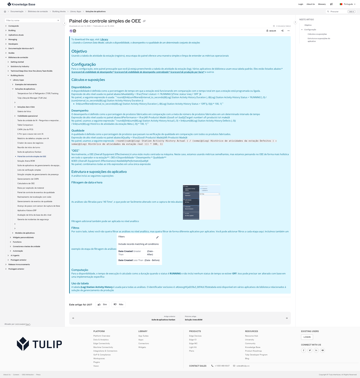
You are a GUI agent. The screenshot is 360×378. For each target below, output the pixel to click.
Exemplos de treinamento (26, 84)
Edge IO (192, 339)
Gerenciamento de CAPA (28, 179)
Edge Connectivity (101, 343)
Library (104, 39)
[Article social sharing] (282, 31)
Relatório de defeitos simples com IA (33, 138)
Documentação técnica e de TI (21, 48)
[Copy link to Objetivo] (91, 51)
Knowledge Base (252, 347)
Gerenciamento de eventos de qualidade (34, 201)
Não (121, 304)
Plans (191, 351)
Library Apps (75, 11)
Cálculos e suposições (317, 34)
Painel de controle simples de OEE (31, 156)
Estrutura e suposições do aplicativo (319, 39)
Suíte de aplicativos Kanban (29, 152)
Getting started (17, 62)
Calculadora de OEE (26, 183)
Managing (12, 39)
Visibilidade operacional (27, 116)
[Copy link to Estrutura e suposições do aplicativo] (131, 172)
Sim (105, 304)
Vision (96, 366)
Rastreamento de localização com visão (34, 197)
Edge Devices (195, 336)
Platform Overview (101, 336)
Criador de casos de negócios (30, 143)
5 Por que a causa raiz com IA (30, 134)
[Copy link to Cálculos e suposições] (109, 80)
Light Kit (193, 347)
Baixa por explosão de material (30, 188)
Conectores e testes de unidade (26, 246)
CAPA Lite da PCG (25, 129)
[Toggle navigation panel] (64, 23)
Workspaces (99, 358)
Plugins (96, 362)
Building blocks (59, 11)
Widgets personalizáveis (23, 237)
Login (307, 337)
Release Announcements (19, 264)
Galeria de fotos (24, 111)
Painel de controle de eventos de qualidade (36, 192)
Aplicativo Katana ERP (26, 210)
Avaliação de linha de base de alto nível (34, 215)
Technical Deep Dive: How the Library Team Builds (31, 71)
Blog (247, 358)
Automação (18, 251)
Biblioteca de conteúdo (38, 11)
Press (38, 375)
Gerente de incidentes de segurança (33, 219)
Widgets (142, 347)
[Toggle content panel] (295, 22)
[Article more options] (288, 31)
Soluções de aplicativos (96, 11)
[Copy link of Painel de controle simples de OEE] (144, 21)
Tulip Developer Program (256, 355)
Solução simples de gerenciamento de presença (37, 174)
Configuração (310, 30)
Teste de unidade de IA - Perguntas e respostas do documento (39, 120)
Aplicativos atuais (16, 35)
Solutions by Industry (20, 66)
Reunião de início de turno (28, 147)
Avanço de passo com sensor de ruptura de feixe (38, 206)
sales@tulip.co (242, 366)
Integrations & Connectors (105, 351)
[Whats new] (331, 4)
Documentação (17, 11)
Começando (13, 26)
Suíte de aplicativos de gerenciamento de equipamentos (39, 165)
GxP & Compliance (102, 355)
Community (250, 343)
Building (11, 30)
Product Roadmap (253, 351)
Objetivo (308, 25)
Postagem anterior (18, 260)
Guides (11, 53)
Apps (140, 339)
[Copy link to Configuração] (100, 64)
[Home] (21, 4)
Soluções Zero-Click (26, 107)
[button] (341, 11)
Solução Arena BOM (26, 161)
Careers (16, 375)
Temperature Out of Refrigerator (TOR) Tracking (37, 93)
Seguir (272, 31)
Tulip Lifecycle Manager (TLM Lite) (32, 98)
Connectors (143, 343)
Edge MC (193, 343)
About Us (7, 375)
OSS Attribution (28, 375)
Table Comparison (25, 125)
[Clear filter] (58, 20)
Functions (17, 242)
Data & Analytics (101, 339)
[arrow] (302, 29)
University (249, 339)
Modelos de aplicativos (25, 233)
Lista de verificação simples (29, 170)
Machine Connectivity (103, 347)
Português (348, 4)
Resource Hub (251, 336)
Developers (13, 44)
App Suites (143, 336)
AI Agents (15, 255)
